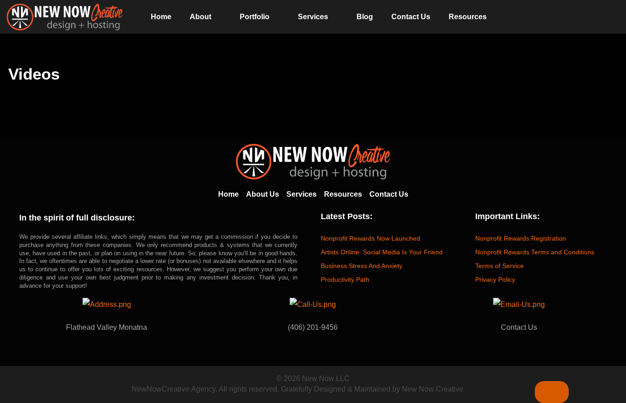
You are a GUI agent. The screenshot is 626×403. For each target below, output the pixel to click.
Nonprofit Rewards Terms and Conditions (534, 252)
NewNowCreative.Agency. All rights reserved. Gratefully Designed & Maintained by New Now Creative (297, 389)
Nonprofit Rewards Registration (520, 238)
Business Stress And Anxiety (361, 265)
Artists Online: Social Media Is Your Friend (382, 252)
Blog (365, 17)
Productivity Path (345, 279)
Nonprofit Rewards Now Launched (370, 238)
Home (161, 17)
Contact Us (410, 17)
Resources (468, 17)
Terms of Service (499, 265)
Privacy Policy (495, 279)
